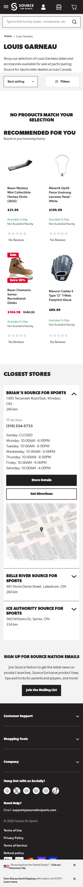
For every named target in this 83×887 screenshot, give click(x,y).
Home (8, 36)
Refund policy (14, 853)
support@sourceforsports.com (34, 810)
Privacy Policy (14, 838)
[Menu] (6, 7)
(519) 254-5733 (19, 426)
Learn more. (11, 881)
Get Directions (41, 494)
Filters (65, 81)
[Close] (74, 865)
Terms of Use (13, 830)
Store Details (42, 480)
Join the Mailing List (41, 690)
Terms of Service (15, 845)
